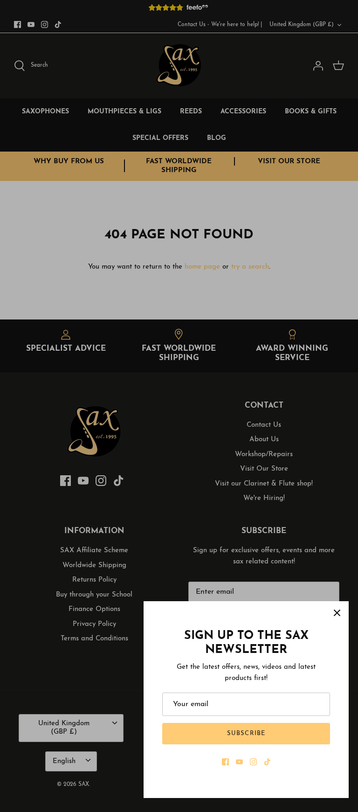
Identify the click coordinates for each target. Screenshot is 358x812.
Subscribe (246, 733)
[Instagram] (253, 761)
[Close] (337, 613)
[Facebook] (225, 761)
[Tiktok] (267, 761)
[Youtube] (239, 761)
